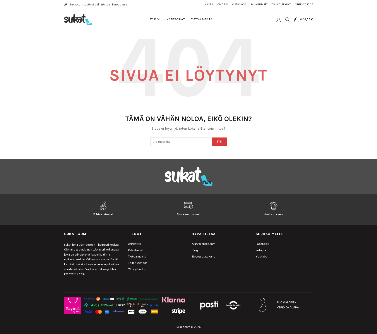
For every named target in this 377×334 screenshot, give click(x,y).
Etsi (219, 141)
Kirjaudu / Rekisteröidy (278, 19)
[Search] (287, 19)
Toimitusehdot (281, 4)
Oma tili (222, 4)
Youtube (261, 256)
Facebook (262, 244)
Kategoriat (176, 19)
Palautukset (259, 4)
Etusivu (156, 19)
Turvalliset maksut (188, 214)
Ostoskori (239, 4)
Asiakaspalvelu (273, 214)
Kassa (209, 4)
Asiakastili (134, 244)
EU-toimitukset (103, 214)
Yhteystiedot (304, 4)
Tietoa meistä (201, 19)
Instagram (262, 250)
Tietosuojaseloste (203, 256)
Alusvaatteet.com (203, 244)
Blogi (195, 250)
